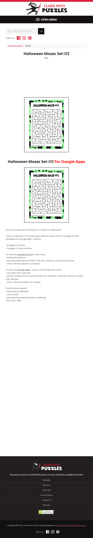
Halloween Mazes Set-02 (47, 54)
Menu (53, 19)
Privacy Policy (46, 495)
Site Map (46, 480)
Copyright (46, 490)
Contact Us (46, 500)
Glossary (46, 505)
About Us (46, 485)
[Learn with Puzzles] (46, 470)
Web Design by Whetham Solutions (71, 526)
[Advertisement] (35, 341)
